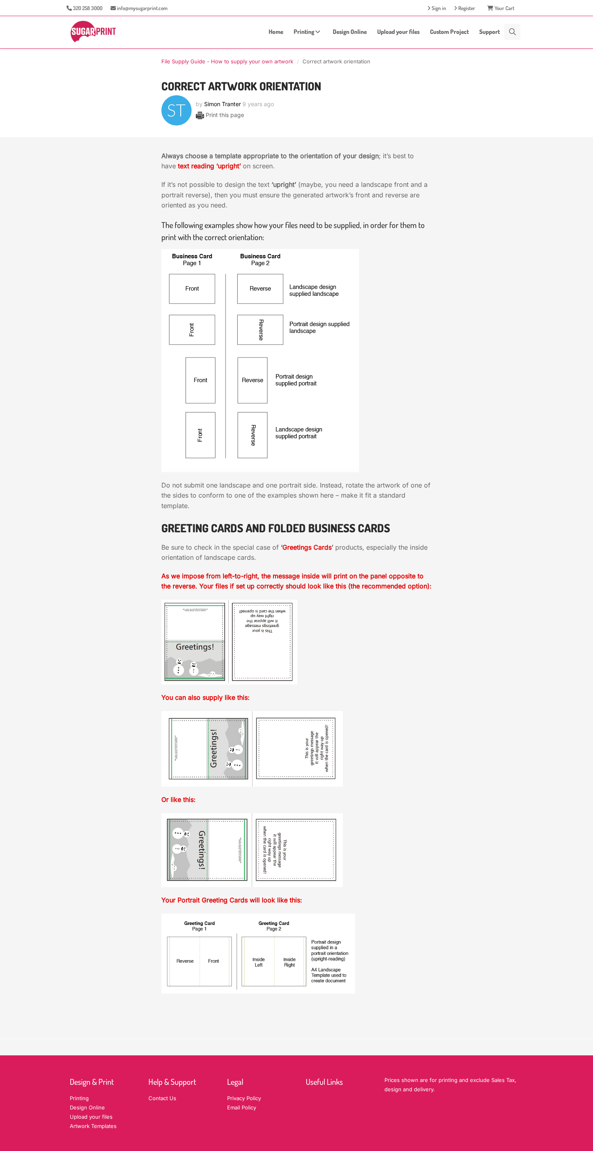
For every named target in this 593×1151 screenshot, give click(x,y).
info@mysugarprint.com (141, 8)
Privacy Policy (244, 1098)
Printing (304, 32)
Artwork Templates (93, 1126)
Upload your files (398, 32)
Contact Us (162, 1098)
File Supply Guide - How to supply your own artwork (227, 61)
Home (276, 32)
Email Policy (241, 1107)
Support (489, 32)
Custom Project (449, 32)
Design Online (350, 32)
